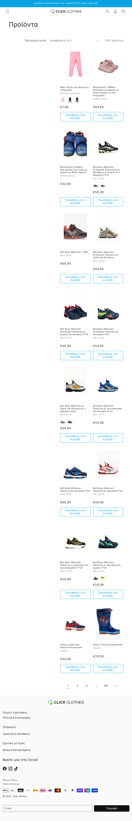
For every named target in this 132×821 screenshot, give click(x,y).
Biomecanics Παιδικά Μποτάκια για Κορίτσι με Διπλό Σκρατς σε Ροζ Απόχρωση (106, 91)
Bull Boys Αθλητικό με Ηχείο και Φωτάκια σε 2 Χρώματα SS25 (73, 408)
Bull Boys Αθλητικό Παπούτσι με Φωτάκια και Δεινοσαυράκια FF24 (74, 565)
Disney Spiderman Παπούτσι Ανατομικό (71, 646)
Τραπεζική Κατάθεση (16, 733)
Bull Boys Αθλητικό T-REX (74, 252)
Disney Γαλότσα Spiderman (107, 644)
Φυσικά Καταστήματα (17, 750)
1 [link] (68, 685)
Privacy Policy (10, 780)
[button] (7, 11)
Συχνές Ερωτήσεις (15, 712)
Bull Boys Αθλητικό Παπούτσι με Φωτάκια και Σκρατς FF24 (107, 565)
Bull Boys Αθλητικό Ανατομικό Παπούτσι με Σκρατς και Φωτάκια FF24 (74, 332)
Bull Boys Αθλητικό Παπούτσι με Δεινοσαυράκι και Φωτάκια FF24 (107, 408)
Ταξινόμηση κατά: (35, 40)
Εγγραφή (112, 808)
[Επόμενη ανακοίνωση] (125, 3)
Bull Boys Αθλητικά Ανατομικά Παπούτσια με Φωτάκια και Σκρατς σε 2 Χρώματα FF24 (106, 171)
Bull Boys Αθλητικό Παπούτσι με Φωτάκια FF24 (75, 489)
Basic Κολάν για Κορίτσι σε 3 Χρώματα (74, 88)
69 (106, 685)
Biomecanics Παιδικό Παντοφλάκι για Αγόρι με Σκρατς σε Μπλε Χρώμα (73, 170)
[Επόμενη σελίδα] (115, 686)
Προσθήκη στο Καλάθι (75, 116)
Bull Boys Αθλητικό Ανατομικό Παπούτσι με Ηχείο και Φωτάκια (106, 255)
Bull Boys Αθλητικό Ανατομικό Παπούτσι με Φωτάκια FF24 (106, 332)
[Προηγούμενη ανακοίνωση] (6, 3)
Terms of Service (11, 784)
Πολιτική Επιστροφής (17, 717)
